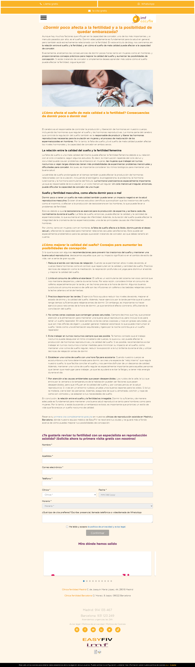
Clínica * (46, 489)
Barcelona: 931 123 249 (97, 615)
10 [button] (111, 581)
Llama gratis (50, 3)
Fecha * (103, 489)
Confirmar (97, 533)
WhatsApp (147, 3)
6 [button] (99, 581)
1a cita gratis (99, 10)
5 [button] (96, 581)
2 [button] (87, 581)
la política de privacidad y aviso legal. (107, 526)
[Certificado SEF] (99, 652)
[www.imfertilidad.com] (97, 646)
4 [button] (93, 581)
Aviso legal (74, 624)
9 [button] (108, 581)
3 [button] (90, 581)
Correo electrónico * (52, 467)
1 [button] (84, 581)
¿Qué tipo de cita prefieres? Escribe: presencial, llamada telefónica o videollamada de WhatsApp (92, 512)
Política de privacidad (93, 624)
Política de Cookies (116, 624)
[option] (97, 563)
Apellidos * (47, 456)
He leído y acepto (97, 526)
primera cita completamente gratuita (73, 416)
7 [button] (102, 581)
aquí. (167, 665)
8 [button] (105, 581)
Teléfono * (47, 478)
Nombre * (47, 444)
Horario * (46, 501)
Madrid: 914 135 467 (97, 610)
